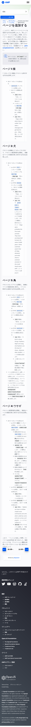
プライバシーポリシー (15, 684)
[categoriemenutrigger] (7, 17)
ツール (6, 622)
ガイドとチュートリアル (12, 21)
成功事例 (7, 601)
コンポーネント (9, 616)
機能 (6, 604)
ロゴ (6, 668)
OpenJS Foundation (9, 691)
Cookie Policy (5, 687)
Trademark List (9, 648)
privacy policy (6, 722)
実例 (6, 618)
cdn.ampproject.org (22, 717)
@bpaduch (16, 557)
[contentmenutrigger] (15, 12)
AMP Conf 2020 (9, 656)
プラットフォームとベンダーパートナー (15, 630)
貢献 (6, 632)
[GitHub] (20, 584)
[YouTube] (9, 584)
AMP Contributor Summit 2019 (13, 658)
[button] (28, 2)
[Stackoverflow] (25, 584)
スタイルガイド (9, 665)
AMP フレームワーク (10, 597)
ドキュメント (4, 21)
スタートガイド (9, 611)
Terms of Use (5, 684)
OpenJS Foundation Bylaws (12, 644)
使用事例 (7, 599)
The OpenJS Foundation (11, 642)
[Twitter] (3, 584)
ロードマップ (8, 634)
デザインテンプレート (10, 620)
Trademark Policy (10, 646)
